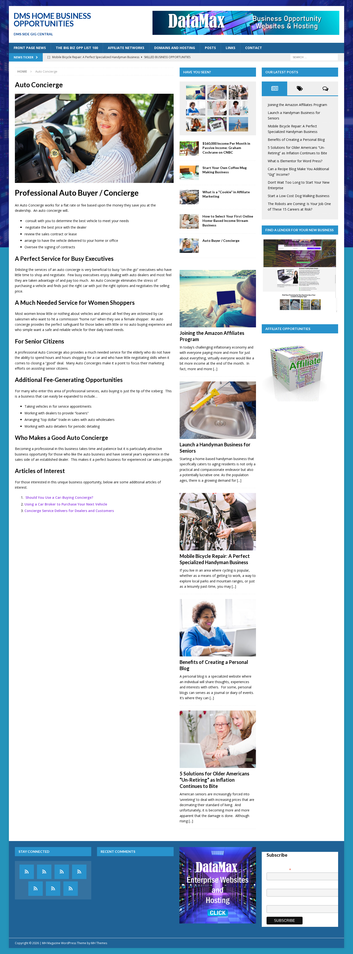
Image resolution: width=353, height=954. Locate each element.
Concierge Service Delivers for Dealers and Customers (69, 510)
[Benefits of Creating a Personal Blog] (195, 108)
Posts (210, 47)
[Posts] (35, 888)
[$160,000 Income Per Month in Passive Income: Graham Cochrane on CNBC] (189, 148)
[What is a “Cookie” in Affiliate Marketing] (189, 197)
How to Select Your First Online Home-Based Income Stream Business (227, 220)
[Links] (53, 888)
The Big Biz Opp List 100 (77, 47)
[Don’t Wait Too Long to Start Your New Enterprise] (217, 124)
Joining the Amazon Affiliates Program (297, 104)
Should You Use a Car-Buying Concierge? (59, 497)
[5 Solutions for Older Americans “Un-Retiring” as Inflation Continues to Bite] (217, 108)
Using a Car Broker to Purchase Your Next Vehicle (65, 504)
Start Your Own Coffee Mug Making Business (224, 170)
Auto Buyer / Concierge (220, 240)
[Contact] (70, 888)
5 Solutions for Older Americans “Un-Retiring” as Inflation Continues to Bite (214, 780)
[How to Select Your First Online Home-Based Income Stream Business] (189, 221)
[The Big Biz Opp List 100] (44, 872)
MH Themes (99, 943)
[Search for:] (314, 57)
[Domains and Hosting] (79, 872)
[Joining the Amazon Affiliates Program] (195, 92)
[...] (215, 369)
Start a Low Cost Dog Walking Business (298, 195)
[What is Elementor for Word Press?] (238, 108)
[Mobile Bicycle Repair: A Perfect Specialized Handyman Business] (238, 92)
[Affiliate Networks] (62, 872)
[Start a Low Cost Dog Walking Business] (238, 124)
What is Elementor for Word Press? (295, 161)
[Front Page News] (26, 872)
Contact (253, 47)
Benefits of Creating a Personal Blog (296, 139)
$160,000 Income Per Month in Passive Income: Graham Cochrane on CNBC (226, 147)
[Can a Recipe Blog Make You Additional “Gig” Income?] (195, 124)
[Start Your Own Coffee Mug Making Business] (189, 173)
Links (230, 47)
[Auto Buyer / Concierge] (189, 245)
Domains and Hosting (174, 47)
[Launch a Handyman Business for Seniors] (217, 92)
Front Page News (30, 47)
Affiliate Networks (126, 47)
